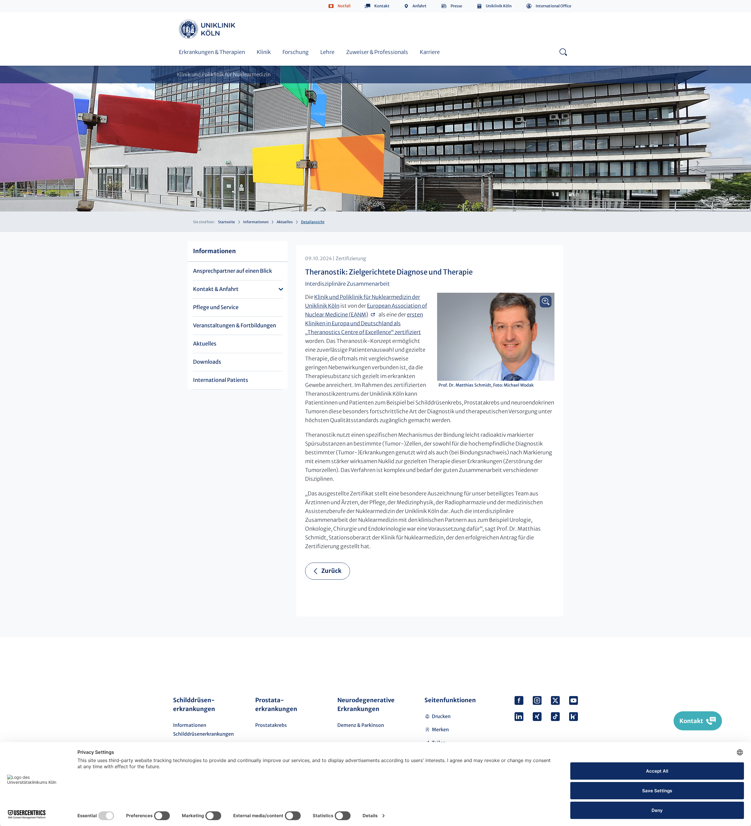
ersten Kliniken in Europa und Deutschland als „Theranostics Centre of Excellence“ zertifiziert (364, 323)
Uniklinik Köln (499, 6)
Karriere (430, 52)
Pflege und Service (216, 307)
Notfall (344, 6)
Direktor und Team (199, 14)
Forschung (296, 52)
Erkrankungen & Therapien (212, 52)
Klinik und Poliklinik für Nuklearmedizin (224, 74)
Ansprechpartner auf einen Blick (232, 271)
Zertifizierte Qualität (463, 14)
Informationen (256, 222)
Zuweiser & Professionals (377, 52)
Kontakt (382, 6)
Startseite (226, 222)
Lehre (327, 52)
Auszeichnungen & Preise (338, 14)
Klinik (264, 52)
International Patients (220, 380)
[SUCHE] (563, 52)
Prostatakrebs (271, 725)
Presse (456, 6)
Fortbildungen (195, 14)
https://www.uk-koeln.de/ (208, 29)
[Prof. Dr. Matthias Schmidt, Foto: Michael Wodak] (495, 337)
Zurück (331, 570)
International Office (553, 6)
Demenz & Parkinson (360, 725)
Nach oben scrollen (571, 661)
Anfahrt (419, 6)
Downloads (207, 361)
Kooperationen (327, 20)
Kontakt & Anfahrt (216, 289)
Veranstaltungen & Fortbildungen (234, 325)
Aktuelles (285, 222)
